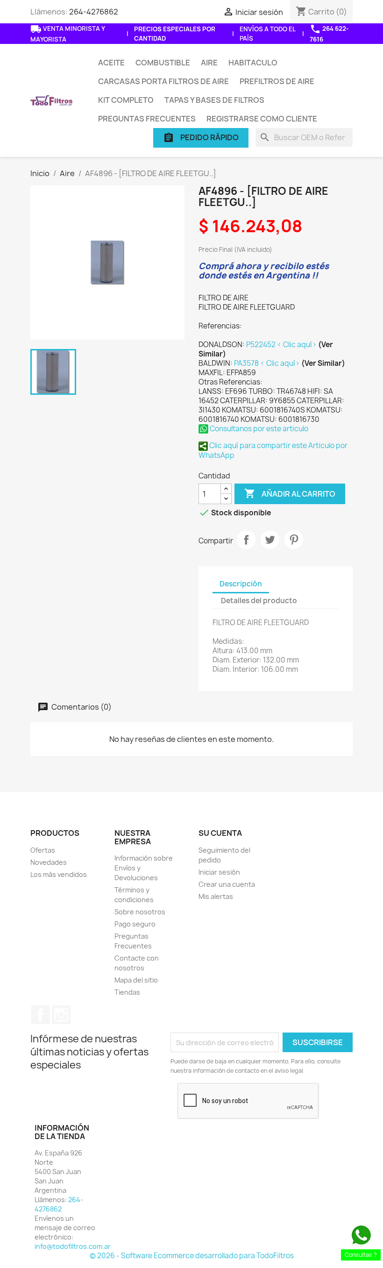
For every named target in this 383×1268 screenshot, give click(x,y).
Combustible (162, 62)
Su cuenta (220, 833)
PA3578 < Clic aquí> (267, 363)
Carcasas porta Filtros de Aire (163, 81)
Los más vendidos (58, 874)
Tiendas (127, 992)
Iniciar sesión (219, 872)
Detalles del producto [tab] (259, 601)
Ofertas (42, 850)
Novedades (48, 862)
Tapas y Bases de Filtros (214, 100)
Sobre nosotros (139, 911)
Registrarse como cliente (261, 119)
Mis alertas (216, 896)
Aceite (111, 62)
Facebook (40, 1014)
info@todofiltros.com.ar (73, 1246)
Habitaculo (252, 62)
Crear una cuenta (227, 884)
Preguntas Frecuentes (147, 119)
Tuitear (270, 539)
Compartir (246, 539)
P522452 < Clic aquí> (282, 344)
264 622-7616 (329, 33)
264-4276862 (93, 12)
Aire (209, 62)
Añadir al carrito (289, 493)
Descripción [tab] (241, 584)
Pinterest (293, 539)
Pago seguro (135, 923)
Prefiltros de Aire (277, 81)
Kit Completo (126, 100)
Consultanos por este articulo (258, 429)
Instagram (61, 1014)
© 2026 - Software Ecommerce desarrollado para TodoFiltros (192, 1256)
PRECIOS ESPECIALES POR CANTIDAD (174, 34)
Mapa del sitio (136, 980)
